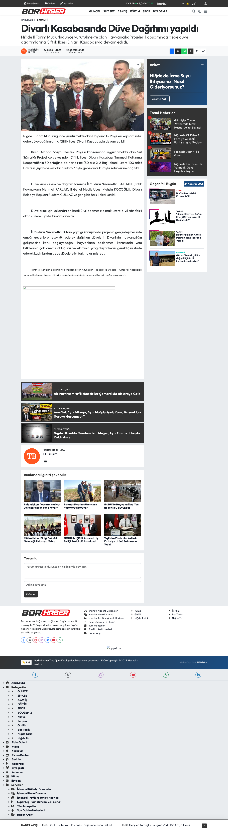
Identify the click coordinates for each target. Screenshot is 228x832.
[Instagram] (42, 640)
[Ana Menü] (205, 11)
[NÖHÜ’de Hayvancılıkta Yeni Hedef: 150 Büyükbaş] (122, 490)
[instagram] (100, 675)
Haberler (27, 19)
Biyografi (17, 767)
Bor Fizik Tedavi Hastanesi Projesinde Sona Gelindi (80, 825)
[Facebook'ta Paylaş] (172, 51)
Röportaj (17, 763)
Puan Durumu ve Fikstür (102, 621)
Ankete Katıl (159, 99)
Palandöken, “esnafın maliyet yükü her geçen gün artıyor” (42, 506)
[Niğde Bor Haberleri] (43, 11)
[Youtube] (54, 640)
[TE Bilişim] (32, 456)
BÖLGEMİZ (160, 11)
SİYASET (109, 11)
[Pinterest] (36, 640)
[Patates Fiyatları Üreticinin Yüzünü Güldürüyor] (82, 490)
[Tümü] (202, 65)
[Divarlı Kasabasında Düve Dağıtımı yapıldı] (82, 95)
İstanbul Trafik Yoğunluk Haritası (106, 618)
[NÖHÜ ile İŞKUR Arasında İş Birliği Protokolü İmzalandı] (82, 524)
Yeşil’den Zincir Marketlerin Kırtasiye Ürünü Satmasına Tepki (120, 541)
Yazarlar (68, 3)
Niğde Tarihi (141, 618)
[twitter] (68, 675)
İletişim (176, 610)
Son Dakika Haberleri (100, 629)
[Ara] (194, 11)
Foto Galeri (33, 3)
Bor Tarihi (177, 614)
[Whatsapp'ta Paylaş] (184, 51)
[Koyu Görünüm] (199, 11)
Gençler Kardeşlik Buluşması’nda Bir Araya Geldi (159, 825)
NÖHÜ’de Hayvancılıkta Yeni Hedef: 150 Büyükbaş (121, 506)
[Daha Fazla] (190, 51)
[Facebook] (24, 640)
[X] (30, 640)
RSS (28, 662)
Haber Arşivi (95, 633)
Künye (138, 610)
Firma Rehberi (20, 755)
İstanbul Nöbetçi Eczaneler (103, 610)
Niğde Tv (177, 618)
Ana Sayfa (18, 682)
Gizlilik (138, 614)
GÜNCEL (94, 11)
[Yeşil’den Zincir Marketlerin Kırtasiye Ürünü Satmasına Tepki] (122, 524)
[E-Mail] (45, 461)
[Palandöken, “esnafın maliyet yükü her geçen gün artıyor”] (42, 490)
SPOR (146, 11)
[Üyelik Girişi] (204, 3)
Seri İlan (16, 759)
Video (51, 3)
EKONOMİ (42, 19)
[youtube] (133, 675)
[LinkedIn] (48, 640)
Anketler (17, 772)
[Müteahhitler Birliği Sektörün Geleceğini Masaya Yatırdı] (42, 524)
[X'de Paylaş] (178, 51)
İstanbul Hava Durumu (101, 614)
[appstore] (114, 647)
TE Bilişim (50, 454)
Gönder (31, 594)
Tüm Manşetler (97, 625)
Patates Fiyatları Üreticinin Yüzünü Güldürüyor (80, 506)
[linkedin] (198, 675)
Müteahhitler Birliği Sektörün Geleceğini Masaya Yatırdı (41, 539)
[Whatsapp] (60, 640)
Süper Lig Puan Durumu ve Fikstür (39, 801)
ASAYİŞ (122, 11)
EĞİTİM (135, 11)
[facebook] (35, 675)
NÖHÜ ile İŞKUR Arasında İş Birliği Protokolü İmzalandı (81, 539)
